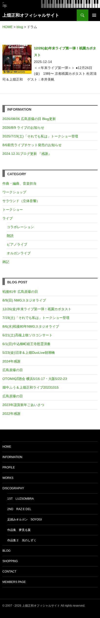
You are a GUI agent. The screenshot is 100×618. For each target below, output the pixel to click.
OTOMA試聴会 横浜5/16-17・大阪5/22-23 (34, 379)
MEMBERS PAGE (14, 582)
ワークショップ (14, 192)
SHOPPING (10, 561)
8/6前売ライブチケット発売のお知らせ (32, 145)
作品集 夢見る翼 (19, 530)
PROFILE (8, 467)
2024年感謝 (11, 361)
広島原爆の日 (12, 370)
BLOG (6, 550)
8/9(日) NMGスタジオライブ (24, 300)
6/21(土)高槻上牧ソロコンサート (27, 335)
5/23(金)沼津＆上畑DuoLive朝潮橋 (28, 352)
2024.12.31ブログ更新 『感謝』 (26, 154)
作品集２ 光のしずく (21, 540)
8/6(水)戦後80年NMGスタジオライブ (30, 326)
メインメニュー (94, 15)
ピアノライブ (17, 244)
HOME (6, 446)
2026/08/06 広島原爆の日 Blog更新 (30, 119)
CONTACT (9, 571)
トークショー (12, 209)
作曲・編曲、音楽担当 (19, 183)
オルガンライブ (19, 253)
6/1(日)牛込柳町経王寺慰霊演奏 (26, 344)
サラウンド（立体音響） (21, 201)
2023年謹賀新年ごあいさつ (23, 405)
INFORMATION (12, 457)
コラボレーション (20, 227)
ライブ (7, 218)
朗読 (10, 236)
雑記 (5, 262)
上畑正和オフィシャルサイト (30, 15)
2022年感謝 (11, 413)
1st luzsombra (20, 498)
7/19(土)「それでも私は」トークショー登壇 (35, 318)
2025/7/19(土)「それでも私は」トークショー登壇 (40, 136)
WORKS (7, 478)
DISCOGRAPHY (13, 488)
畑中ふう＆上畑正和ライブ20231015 (30, 387)
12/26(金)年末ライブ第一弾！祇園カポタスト (36, 309)
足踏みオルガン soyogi (24, 519)
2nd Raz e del (19, 509)
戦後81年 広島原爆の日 (20, 292)
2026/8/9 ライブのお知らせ (23, 127)
